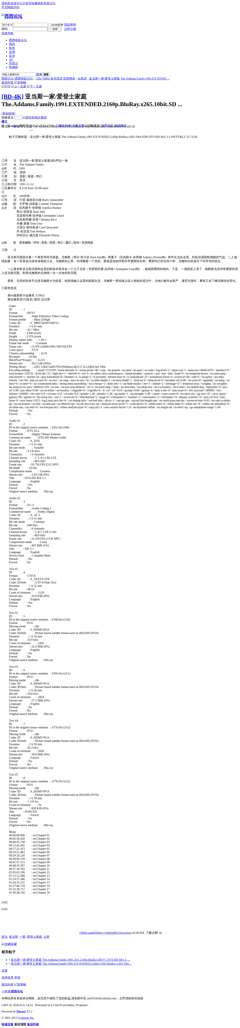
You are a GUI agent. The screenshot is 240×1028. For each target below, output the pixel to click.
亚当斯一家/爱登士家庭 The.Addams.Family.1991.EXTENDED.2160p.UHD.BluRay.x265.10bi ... (71, 963)
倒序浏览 (107, 125)
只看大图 (78, 125)
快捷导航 (8, 33)
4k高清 (82, 78)
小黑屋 (6, 991)
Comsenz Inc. (26, 1017)
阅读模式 (121, 125)
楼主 (5, 121)
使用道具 (8, 977)
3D (11, 59)
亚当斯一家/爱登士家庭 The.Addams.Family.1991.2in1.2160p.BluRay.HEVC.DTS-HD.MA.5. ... (70, 959)
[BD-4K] (13, 96)
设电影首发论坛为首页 (17, 3)
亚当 (5, 936)
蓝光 (12, 55)
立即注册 (70, 29)
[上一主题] (18, 86)
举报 (17, 977)
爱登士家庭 (34, 936)
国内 (12, 44)
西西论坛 (8, 78)
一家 (23, 936)
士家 (47, 936)
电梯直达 (8, 117)
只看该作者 (63, 125)
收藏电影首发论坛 (44, 3)
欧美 (12, 48)
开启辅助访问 (11, 7)
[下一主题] (34, 86)
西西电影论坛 (18, 40)
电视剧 (13, 67)
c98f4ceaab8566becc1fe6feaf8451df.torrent (105, 932)
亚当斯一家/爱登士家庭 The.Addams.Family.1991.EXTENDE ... (129, 78)
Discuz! (21, 1011)
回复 (5, 970)
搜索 (39, 74)
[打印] (6, 86)
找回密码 (70, 24)
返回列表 (8, 82)
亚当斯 (13, 936)
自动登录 (57, 24)
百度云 (13, 63)
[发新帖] (20, 82)
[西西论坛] (12, 16)
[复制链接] (8, 113)
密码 (5, 29)
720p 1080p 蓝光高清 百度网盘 (55, 78)
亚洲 (12, 52)
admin (14, 125)
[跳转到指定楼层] (35, 117)
